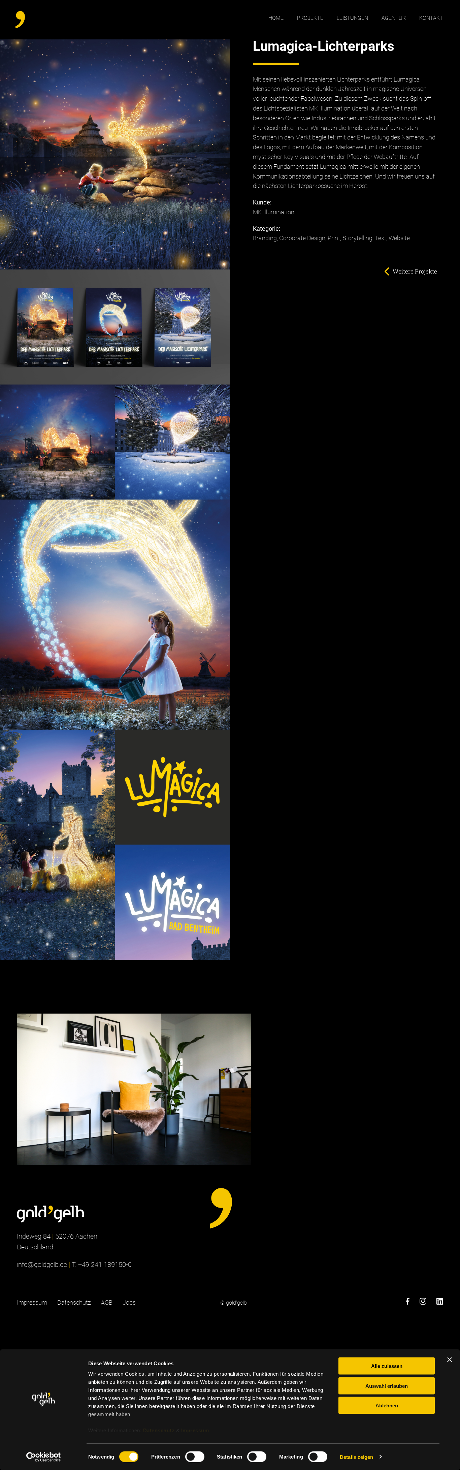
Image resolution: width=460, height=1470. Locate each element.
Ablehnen (386, 1405)
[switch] (194, 1456)
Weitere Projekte (415, 271)
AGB (106, 1302)
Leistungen (352, 18)
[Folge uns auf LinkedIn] (439, 1302)
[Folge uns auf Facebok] (407, 1302)
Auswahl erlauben (386, 1385)
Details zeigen (356, 1457)
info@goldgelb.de (42, 1264)
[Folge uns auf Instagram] (423, 1302)
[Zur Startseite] (50, 1214)
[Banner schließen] (449, 1359)
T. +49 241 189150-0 (102, 1264)
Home (276, 18)
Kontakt (431, 18)
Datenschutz (159, 1430)
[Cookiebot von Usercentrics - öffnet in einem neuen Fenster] (43, 1457)
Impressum (195, 1430)
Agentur (394, 18)
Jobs (129, 1302)
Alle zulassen (386, 1366)
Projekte (310, 18)
